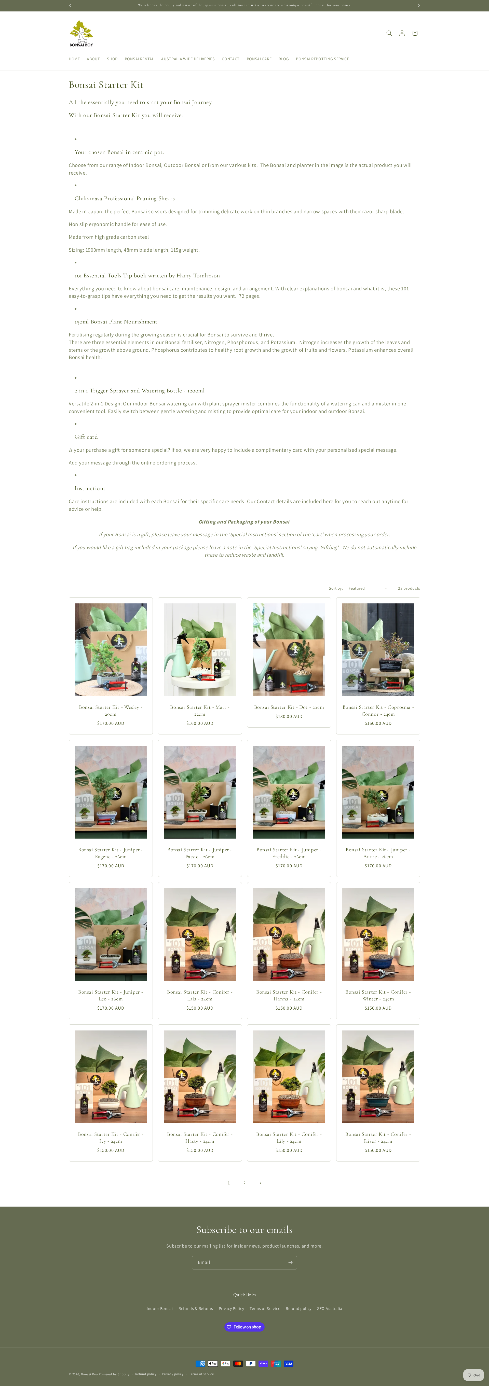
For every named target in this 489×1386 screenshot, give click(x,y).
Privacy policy (173, 1374)
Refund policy (298, 1308)
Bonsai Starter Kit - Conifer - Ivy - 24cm (111, 1137)
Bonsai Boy (89, 1374)
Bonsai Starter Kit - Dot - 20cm (289, 707)
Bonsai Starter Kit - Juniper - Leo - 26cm (110, 995)
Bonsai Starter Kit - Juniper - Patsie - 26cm (200, 853)
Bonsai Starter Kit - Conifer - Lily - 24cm (289, 1137)
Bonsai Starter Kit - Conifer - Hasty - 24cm (200, 1137)
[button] (389, 33)
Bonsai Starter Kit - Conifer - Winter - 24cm (378, 995)
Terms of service (201, 1374)
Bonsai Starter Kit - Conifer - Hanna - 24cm (289, 995)
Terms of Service (265, 1308)
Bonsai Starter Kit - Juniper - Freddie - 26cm (289, 853)
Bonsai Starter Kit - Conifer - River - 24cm (378, 1137)
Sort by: (336, 588)
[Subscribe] (290, 1262)
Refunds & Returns (196, 1308)
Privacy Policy (231, 1308)
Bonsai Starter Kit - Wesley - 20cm (110, 710)
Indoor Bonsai (160, 1308)
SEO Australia (329, 1308)
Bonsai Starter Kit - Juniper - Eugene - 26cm (110, 853)
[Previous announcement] (70, 5)
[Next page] (260, 1182)
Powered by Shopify (114, 1374)
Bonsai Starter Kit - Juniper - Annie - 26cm (378, 853)
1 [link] (229, 1183)
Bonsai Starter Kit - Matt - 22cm (199, 710)
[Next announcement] (419, 5)
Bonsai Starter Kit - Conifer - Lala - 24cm (200, 995)
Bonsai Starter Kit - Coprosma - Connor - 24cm (378, 710)
